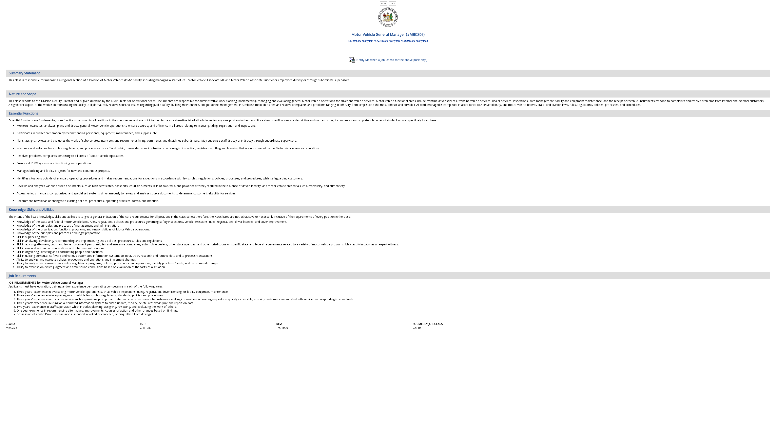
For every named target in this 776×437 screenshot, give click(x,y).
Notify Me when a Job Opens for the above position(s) (391, 60)
